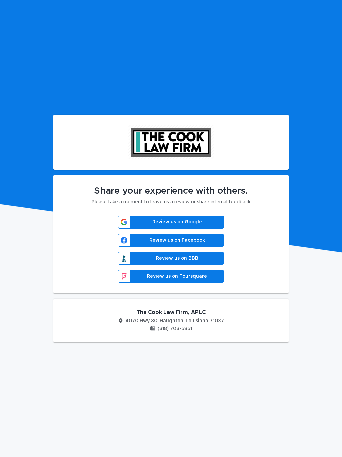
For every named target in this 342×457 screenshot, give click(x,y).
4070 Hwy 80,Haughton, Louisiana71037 (175, 320)
